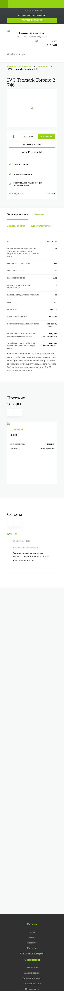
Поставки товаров (32, 983)
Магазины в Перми (32, 953)
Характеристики (17, 214)
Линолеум (32, 942)
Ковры (32, 932)
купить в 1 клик (32, 145)
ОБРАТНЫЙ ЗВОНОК (32, 20)
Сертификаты (32, 989)
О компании (32, 959)
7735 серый (16, 429)
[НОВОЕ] (32, 423)
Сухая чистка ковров (26, 548)
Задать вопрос (16, 225)
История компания (32, 978)
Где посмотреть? (41, 225)
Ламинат (32, 937)
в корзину (47, 136)
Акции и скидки (32, 973)
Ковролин (32, 948)
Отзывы (39, 214)
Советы (14, 514)
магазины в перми (33, 11)
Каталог (32, 924)
